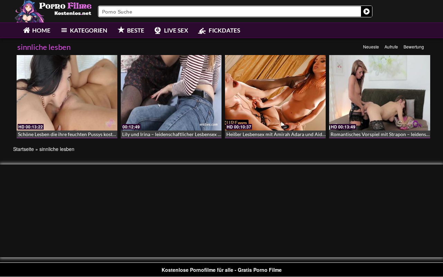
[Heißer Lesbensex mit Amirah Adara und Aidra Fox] (275, 93)
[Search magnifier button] (366, 11)
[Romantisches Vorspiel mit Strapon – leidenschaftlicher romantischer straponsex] (379, 93)
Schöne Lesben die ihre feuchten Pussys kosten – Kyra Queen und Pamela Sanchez (105, 134)
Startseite (23, 148)
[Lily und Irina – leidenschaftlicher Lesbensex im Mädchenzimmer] (171, 93)
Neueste (371, 47)
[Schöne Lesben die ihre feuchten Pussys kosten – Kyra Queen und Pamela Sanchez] (67, 93)
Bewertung (414, 47)
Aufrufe (391, 47)
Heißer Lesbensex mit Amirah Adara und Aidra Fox (281, 134)
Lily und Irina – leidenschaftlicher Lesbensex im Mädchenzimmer (191, 134)
